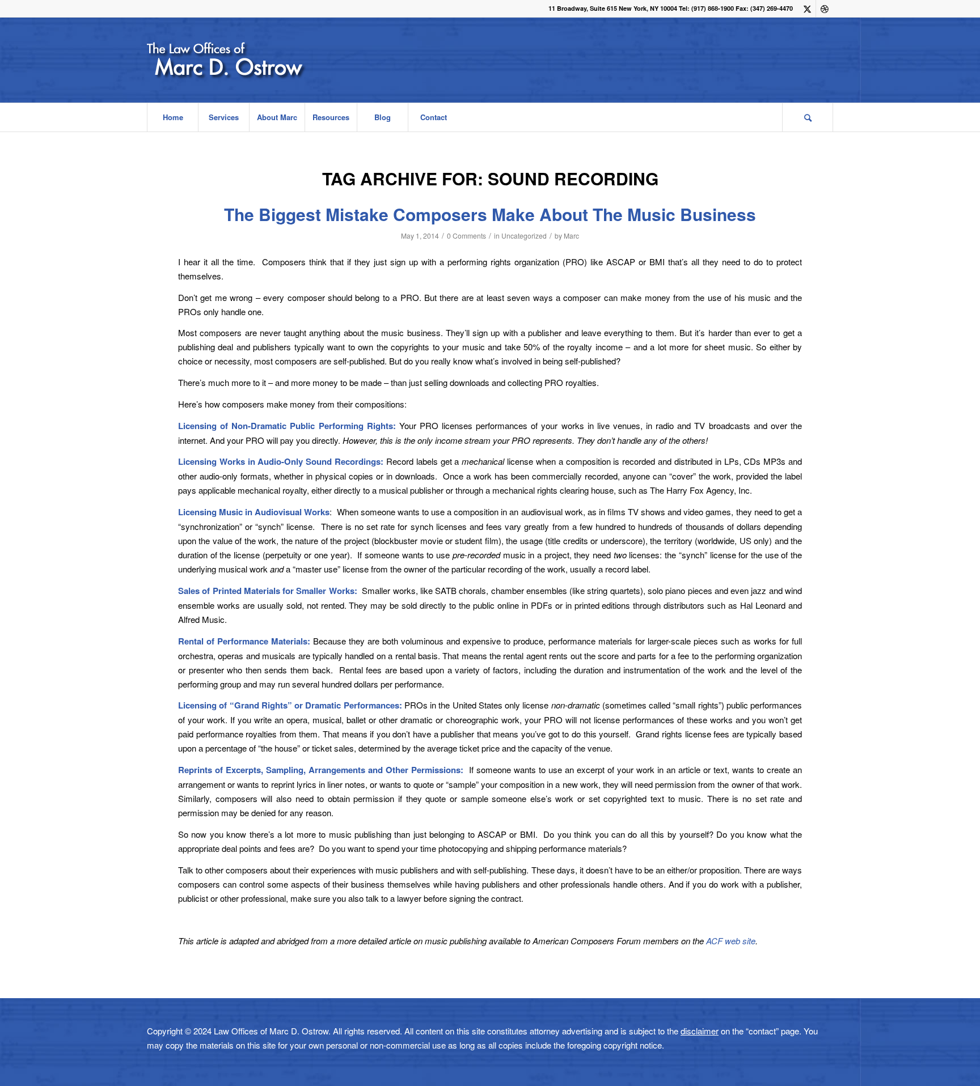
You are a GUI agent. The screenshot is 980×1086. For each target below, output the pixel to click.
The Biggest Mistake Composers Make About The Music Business (490, 214)
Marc (571, 235)
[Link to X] (807, 8)
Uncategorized (524, 235)
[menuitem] (172, 117)
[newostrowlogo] (256, 60)
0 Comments (466, 235)
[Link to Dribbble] (824, 8)
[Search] (807, 117)
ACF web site (730, 941)
